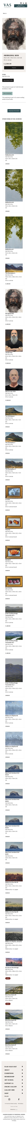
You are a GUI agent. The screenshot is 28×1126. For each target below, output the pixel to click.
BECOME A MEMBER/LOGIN (21, 6)
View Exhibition (7, 93)
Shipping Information (14, 110)
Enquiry (14, 67)
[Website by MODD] (17, 1109)
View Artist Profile (8, 80)
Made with (14, 1106)
